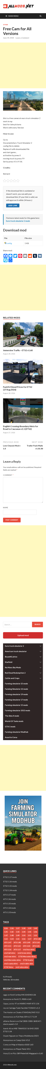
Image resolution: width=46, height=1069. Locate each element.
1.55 (17, 939)
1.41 (6, 932)
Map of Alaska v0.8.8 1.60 (22, 1044)
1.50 (23, 935)
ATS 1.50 (36, 942)
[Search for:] (23, 624)
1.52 (35, 935)
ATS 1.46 (37, 939)
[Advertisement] (23, 65)
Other (5, 24)
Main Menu (13, 16)
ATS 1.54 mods (9, 908)
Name (5, 508)
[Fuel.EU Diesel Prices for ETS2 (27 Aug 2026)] (23, 384)
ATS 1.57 (17, 950)
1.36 (11, 928)
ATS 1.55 (36, 946)
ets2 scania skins (11, 964)
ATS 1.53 (17, 946)
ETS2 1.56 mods (10, 881)
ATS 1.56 (7, 950)
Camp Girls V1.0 (23, 1040)
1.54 (11, 939)
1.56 (23, 939)
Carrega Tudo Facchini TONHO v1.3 (24, 1008)
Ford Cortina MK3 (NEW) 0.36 (23, 995)
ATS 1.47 (7, 942)
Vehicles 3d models (11, 979)
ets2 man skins (10, 956)
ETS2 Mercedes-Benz (27, 956)
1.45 (29, 932)
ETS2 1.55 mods (10, 886)
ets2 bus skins (28, 950)
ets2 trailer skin (26, 964)
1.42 (11, 932)
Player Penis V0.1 (23, 1049)
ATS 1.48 (17, 942)
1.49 (17, 935)
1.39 (29, 928)
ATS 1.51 (7, 946)
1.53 (6, 939)
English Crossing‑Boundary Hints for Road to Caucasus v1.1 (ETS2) (20, 427)
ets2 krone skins (24, 953)
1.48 (11, 935)
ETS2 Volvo (8, 967)
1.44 (23, 932)
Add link (12, 205)
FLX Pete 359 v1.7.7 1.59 (26, 1017)
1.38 (23, 928)
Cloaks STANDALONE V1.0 (27, 1012)
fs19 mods (7, 976)
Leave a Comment (22, 38)
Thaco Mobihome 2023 (28, 1036)
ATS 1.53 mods (9, 912)
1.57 (29, 939)
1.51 (29, 935)
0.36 (6, 928)
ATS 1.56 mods (9, 899)
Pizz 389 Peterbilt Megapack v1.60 (28, 1053)
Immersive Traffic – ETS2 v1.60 (18, 350)
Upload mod (23, 635)
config (9, 243)
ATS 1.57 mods (9, 894)
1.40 (35, 928)
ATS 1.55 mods (9, 903)
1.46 (35, 932)
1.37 (17, 928)
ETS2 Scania (28, 960)
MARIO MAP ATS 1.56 (29, 1003)
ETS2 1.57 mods (10, 877)
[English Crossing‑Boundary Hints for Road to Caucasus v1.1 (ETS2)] (23, 423)
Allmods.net (12, 1065)
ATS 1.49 (26, 942)
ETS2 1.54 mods (10, 890)
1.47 (6, 935)
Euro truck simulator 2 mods (18, 221)
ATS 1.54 (26, 946)
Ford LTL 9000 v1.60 (22, 999)
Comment (8, 475)
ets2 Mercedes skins (12, 960)
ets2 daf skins (9, 953)
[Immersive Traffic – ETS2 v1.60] (23, 347)
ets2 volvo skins (22, 967)
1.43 (17, 932)
